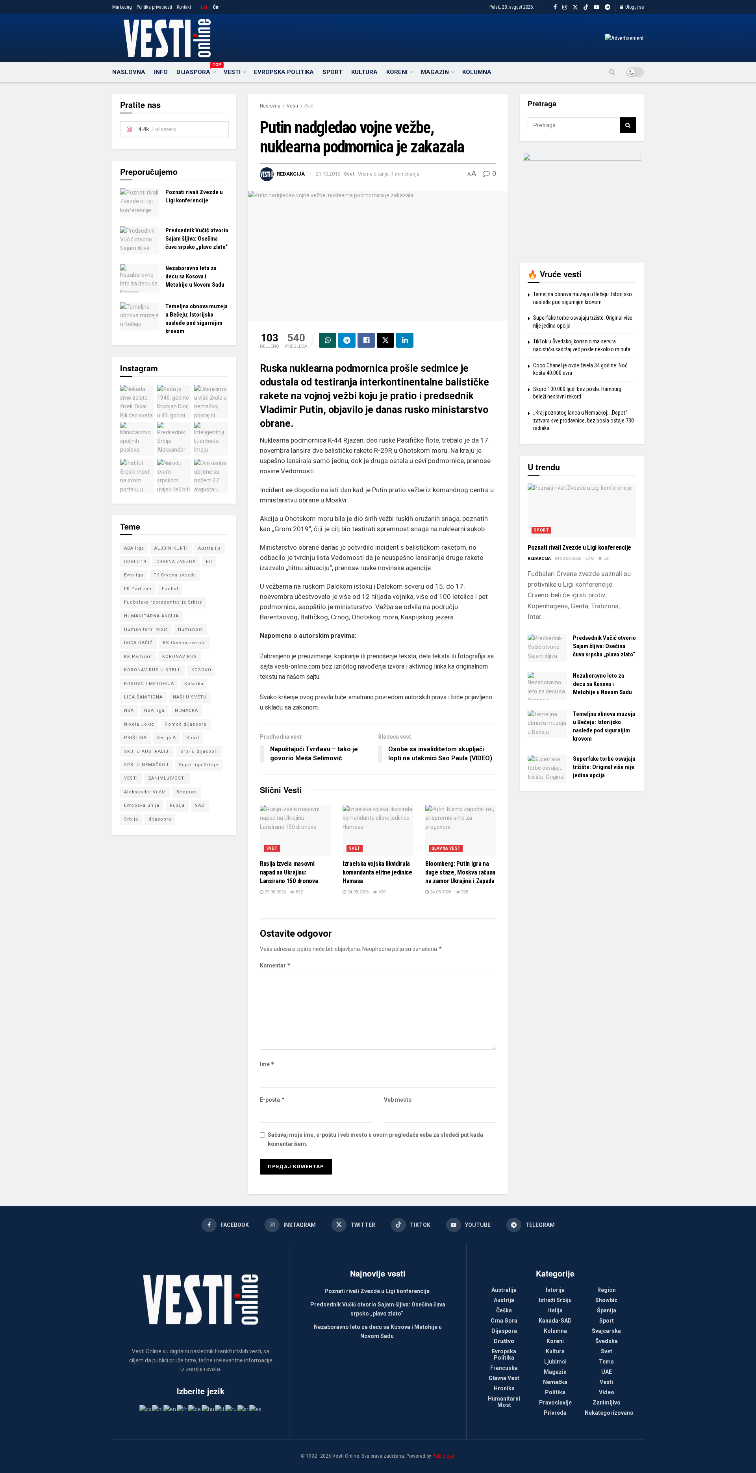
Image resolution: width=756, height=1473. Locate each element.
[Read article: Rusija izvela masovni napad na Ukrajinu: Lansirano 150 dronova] (295, 830)
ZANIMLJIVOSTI (167, 778)
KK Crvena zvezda (184, 642)
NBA (129, 710)
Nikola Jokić (139, 724)
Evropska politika (284, 72)
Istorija (555, 1290)
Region (606, 1290)
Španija (606, 1310)
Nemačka (555, 1382)
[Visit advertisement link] (624, 38)
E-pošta (272, 1099)
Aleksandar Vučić (145, 792)
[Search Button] (612, 72)
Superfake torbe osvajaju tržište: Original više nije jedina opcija (604, 767)
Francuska (504, 1368)
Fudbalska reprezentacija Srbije (163, 602)
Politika (555, 1392)
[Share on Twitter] (385, 340)
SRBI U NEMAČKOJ (146, 764)
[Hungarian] (208, 1409)
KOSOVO (201, 670)
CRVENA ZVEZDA (176, 561)
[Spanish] (255, 1409)
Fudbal (170, 588)
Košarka (194, 683)
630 (381, 892)
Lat (204, 7)
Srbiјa (131, 819)
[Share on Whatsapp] (327, 340)
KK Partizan (138, 656)
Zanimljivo (607, 1402)
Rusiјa (177, 805)
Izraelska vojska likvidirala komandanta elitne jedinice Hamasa (377, 872)
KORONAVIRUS (179, 656)
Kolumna (476, 72)
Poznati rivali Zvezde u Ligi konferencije (579, 547)
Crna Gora (504, 1320)
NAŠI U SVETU (190, 697)
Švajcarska (606, 1331)
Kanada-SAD (555, 1320)
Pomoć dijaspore (186, 724)
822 (299, 892)
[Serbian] (243, 1409)
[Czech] (145, 1409)
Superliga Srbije (199, 764)
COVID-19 (135, 561)
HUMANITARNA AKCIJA (151, 616)
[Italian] (220, 1409)
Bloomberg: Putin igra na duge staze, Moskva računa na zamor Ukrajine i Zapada (460, 872)
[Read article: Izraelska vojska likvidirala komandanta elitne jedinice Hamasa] (378, 830)
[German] (195, 1409)
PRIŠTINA (135, 737)
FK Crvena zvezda (175, 575)
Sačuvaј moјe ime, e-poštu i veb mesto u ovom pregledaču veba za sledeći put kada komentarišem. (375, 1139)
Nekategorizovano (609, 1413)
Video (606, 1392)
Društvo (504, 1341)
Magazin (435, 72)
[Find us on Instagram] (564, 7)
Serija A (166, 737)
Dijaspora (195, 71)
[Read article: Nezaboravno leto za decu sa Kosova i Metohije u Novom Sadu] (139, 278)
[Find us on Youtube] (596, 7)
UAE (606, 1372)
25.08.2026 (274, 892)
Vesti (232, 72)
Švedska (606, 1341)
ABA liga (134, 548)
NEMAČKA (186, 710)
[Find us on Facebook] (555, 7)
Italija (555, 1310)
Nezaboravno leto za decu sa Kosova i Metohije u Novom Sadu (194, 276)
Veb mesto (398, 1100)
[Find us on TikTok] (586, 7)
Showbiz (606, 1300)
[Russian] (231, 1409)
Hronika (504, 1388)
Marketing (122, 7)
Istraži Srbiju (555, 1300)
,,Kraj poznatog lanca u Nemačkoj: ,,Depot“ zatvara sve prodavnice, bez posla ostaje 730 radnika (583, 420)
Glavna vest (446, 848)
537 (606, 558)
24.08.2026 (357, 892)
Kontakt (184, 7)
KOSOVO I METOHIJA (149, 683)
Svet (309, 106)
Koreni (397, 72)
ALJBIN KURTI (171, 548)
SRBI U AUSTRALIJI (147, 751)
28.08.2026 (570, 558)
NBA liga (154, 710)
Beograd (186, 792)
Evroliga (133, 575)
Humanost (190, 629)
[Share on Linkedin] (404, 340)
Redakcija (291, 174)
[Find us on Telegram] (607, 7)
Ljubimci (555, 1361)
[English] (170, 1409)
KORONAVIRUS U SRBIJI (152, 670)
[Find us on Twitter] (575, 7)
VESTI (131, 778)
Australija (209, 548)
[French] (182, 1409)
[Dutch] (157, 1409)
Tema (606, 1361)
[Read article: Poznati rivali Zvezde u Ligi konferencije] (139, 202)
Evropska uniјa (141, 805)
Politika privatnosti (154, 7)
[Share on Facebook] (366, 340)
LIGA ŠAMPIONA (143, 697)
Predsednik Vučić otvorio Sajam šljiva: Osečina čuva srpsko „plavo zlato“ (196, 238)
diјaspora (159, 819)
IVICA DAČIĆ (138, 642)
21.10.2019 (328, 174)
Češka (504, 1310)
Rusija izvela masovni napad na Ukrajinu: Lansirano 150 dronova (289, 872)
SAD (200, 805)
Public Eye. (444, 1456)
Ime (267, 1064)
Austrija (504, 1300)
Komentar (275, 965)
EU (209, 561)
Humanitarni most (146, 629)
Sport (332, 72)
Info (161, 72)
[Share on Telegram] (347, 340)
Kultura (364, 72)
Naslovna (128, 72)
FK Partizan (138, 588)
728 (464, 892)
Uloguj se (634, 7)
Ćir (216, 7)
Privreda (555, 1413)
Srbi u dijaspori (199, 751)
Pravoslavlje (555, 1402)
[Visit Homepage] (167, 38)
